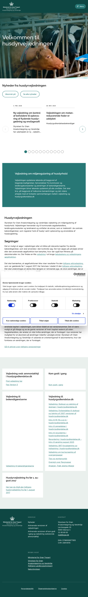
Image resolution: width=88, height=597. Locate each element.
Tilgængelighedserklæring (47, 588)
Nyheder (31, 522)
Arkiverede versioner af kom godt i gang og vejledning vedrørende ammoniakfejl (41, 534)
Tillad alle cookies (72, 321)
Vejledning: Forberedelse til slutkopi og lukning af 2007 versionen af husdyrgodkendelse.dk (64, 413)
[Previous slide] (5, 129)
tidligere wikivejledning (73, 263)
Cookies (64, 588)
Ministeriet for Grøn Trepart (39, 557)
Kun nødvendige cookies (16, 321)
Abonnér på (10, 94)
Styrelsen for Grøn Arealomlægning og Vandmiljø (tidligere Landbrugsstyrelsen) (40, 563)
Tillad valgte (44, 321)
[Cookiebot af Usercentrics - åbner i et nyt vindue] (75, 274)
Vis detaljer (76, 313)
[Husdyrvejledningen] (11, 6)
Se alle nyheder (30, 94)
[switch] (33, 305)
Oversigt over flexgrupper (60, 462)
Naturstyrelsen (34, 569)
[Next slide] (82, 129)
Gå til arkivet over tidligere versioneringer (22, 347)
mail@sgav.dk (63, 535)
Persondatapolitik (27, 588)
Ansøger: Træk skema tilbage (61, 466)
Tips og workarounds (58, 458)
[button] (25, 151)
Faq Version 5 (12, 384)
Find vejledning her (14, 381)
